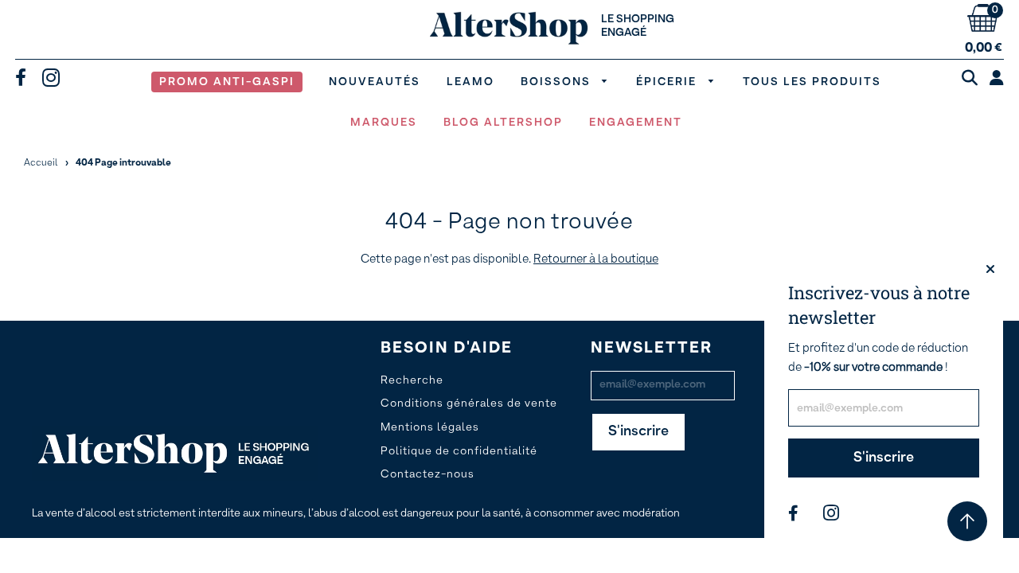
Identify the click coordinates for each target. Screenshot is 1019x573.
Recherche (412, 380)
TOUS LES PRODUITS (812, 82)
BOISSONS (558, 82)
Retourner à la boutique (595, 259)
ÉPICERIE (668, 82)
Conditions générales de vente (469, 403)
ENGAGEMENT (635, 122)
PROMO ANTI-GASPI (227, 82)
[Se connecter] (997, 79)
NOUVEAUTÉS (374, 82)
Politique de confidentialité (459, 451)
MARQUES (383, 122)
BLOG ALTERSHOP (503, 122)
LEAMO (470, 82)
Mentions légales (430, 427)
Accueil (41, 163)
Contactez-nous (427, 474)
